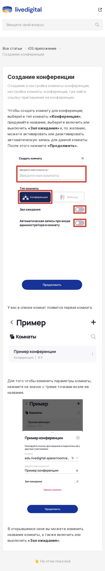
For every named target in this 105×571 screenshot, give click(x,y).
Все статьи (12, 48)
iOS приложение (42, 48)
